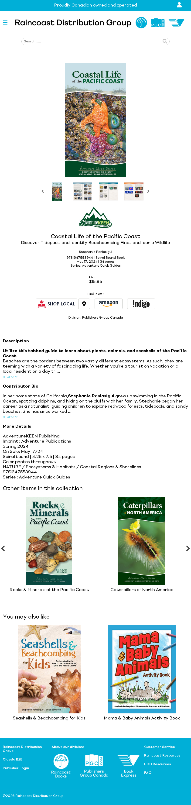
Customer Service (159, 747)
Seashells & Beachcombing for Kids (49, 718)
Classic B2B (12, 759)
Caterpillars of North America (142, 590)
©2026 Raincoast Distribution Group (33, 796)
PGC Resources (157, 764)
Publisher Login (16, 768)
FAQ (147, 772)
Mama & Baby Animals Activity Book (142, 718)
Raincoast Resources (162, 755)
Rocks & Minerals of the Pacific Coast (49, 590)
